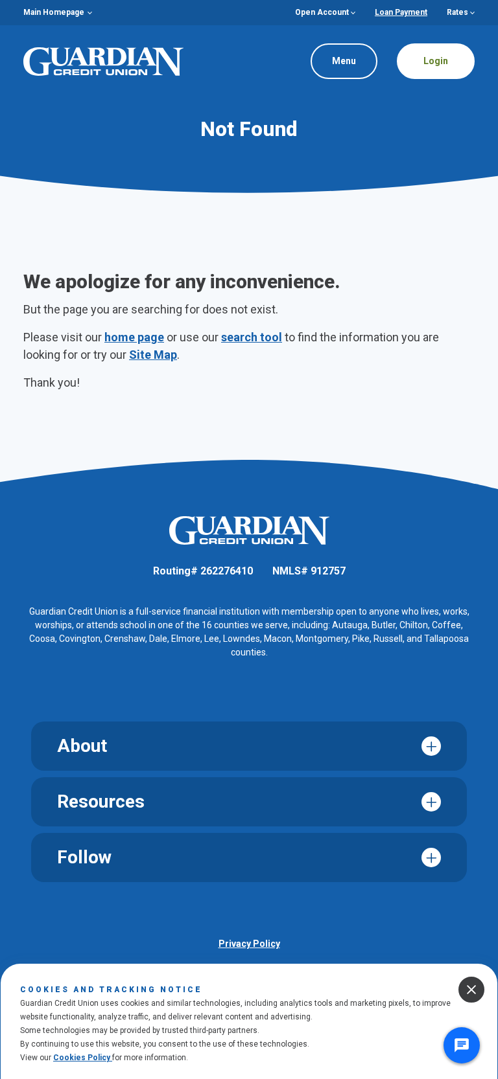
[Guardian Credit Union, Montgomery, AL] (103, 61)
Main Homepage (53, 12)
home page (134, 337)
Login (435, 61)
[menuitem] (57, 12)
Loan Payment (401, 12)
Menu (334, 56)
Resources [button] (101, 801)
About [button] (82, 745)
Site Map (153, 354)
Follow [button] (84, 857)
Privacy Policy (249, 943)
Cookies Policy (82, 1057)
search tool (251, 337)
